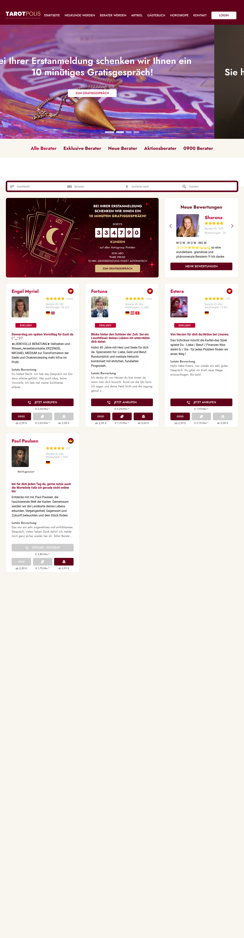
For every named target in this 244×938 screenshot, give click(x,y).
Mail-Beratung (64, 416)
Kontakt (200, 15)
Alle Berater (44, 148)
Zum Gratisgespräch (117, 268)
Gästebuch (156, 15)
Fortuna (99, 291)
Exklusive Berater (82, 148)
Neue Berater (122, 148)
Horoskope (179, 15)
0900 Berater (198, 148)
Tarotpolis (23, 15)
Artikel (137, 15)
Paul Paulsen (25, 441)
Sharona (213, 217)
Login (224, 15)
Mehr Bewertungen (201, 266)
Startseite (52, 15)
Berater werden (113, 15)
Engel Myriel (25, 291)
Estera (177, 291)
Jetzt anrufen (46, 402)
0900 (21, 416)
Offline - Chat (42, 416)
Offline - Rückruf (46, 547)
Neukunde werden (80, 15)
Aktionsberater (160, 148)
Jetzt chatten (122, 416)
